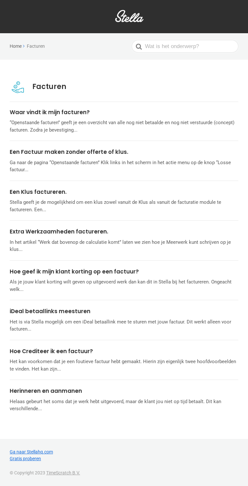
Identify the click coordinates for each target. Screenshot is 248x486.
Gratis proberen (25, 458)
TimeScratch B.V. (63, 472)
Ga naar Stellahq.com (31, 451)
